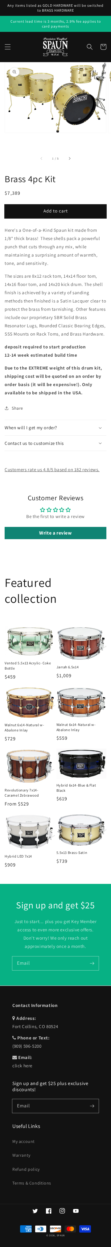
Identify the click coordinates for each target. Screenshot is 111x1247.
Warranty (21, 1155)
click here (22, 1066)
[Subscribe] (92, 963)
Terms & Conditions (31, 1183)
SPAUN (61, 1235)
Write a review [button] (55, 533)
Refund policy (26, 1169)
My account (23, 1141)
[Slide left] (41, 158)
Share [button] (17, 408)
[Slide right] (69, 158)
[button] (7, 47)
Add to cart (55, 211)
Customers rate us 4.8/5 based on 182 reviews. (52, 469)
